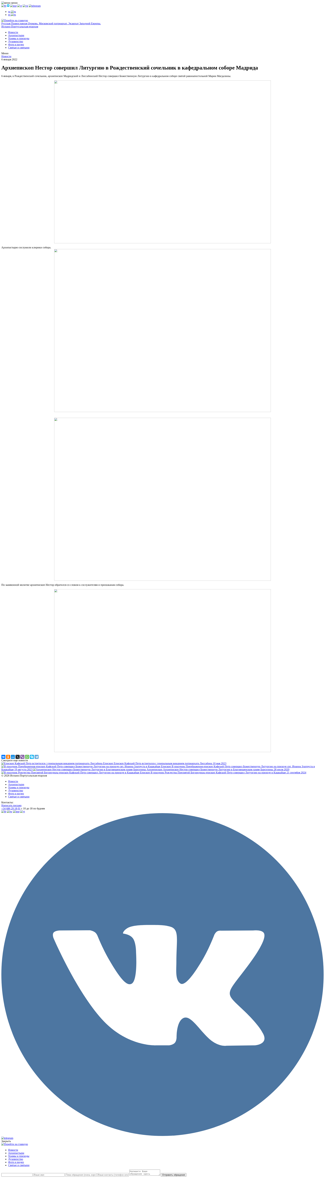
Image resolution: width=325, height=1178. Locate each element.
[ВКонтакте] (3, 757)
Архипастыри (16, 35)
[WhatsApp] (27, 757)
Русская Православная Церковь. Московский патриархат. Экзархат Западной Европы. (51, 23)
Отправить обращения (173, 1175)
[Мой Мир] (13, 757)
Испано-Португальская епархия (19, 26)
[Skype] (32, 757)
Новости (13, 32)
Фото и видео (16, 44)
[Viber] (22, 757)
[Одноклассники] (8, 757)
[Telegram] (37, 757)
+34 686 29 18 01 (10, 808)
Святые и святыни (18, 47)
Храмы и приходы (18, 38)
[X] (18, 757)
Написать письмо (11, 805)
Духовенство (15, 41)
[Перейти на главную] (14, 20)
